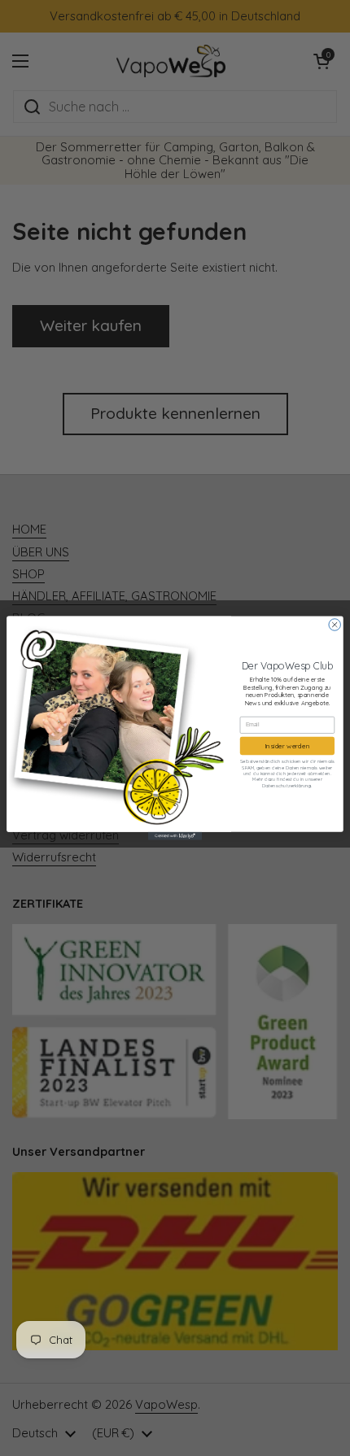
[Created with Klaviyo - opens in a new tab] (175, 836)
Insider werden (287, 746)
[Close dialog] (334, 624)
